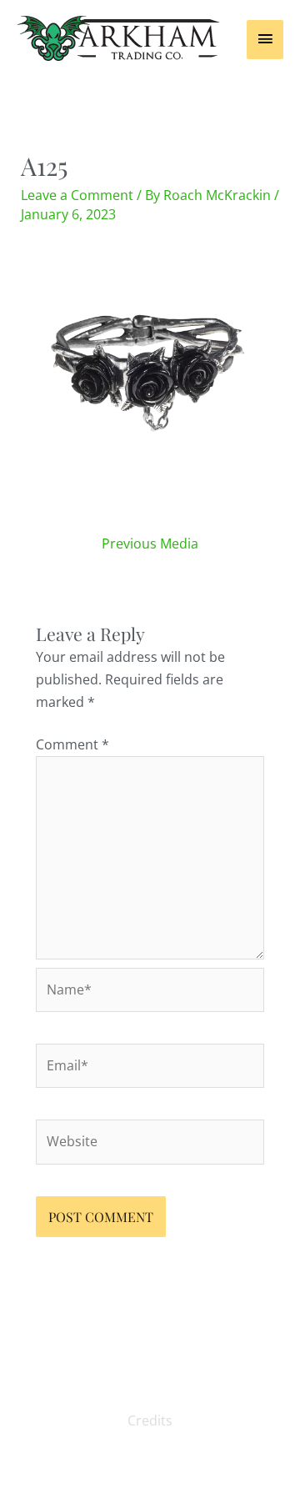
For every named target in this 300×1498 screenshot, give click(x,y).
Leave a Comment (77, 195)
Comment (72, 744)
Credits (150, 1420)
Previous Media (150, 543)
